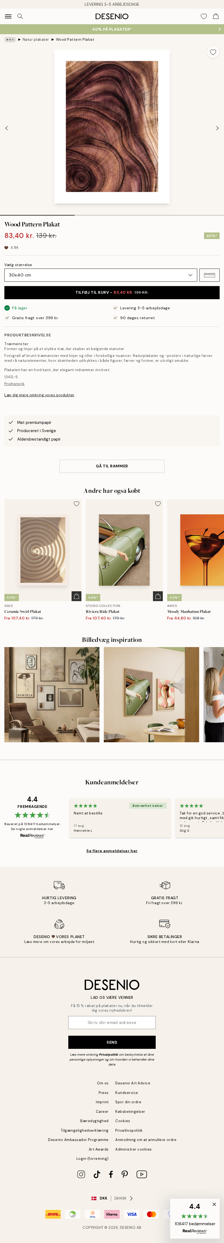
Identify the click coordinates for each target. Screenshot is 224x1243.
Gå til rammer (112, 466)
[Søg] (20, 16)
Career (102, 1111)
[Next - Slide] (217, 128)
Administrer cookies (133, 1149)
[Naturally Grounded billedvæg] (51, 694)
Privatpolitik (108, 1054)
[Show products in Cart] (216, 16)
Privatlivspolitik (129, 1130)
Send (112, 1042)
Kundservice (126, 1092)
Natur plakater (36, 39)
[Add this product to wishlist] (213, 51)
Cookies (122, 1121)
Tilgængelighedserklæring (85, 1130)
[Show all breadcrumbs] (10, 39)
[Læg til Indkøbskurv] (76, 596)
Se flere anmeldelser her (111, 850)
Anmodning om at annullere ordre (145, 1139)
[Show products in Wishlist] (204, 16)
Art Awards (99, 1149)
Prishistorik (14, 384)
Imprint (102, 1102)
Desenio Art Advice (132, 1083)
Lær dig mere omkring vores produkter (39, 395)
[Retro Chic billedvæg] (151, 694)
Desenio (128, 1227)
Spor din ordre (128, 1102)
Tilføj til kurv (112, 292)
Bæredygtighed (94, 1121)
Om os (103, 1083)
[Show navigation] (8, 16)
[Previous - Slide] (6, 128)
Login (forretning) (92, 1158)
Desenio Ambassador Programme (78, 1139)
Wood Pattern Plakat (75, 39)
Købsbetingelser (130, 1111)
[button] (209, 275)
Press (104, 1092)
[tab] (37, 213)
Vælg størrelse (18, 264)
